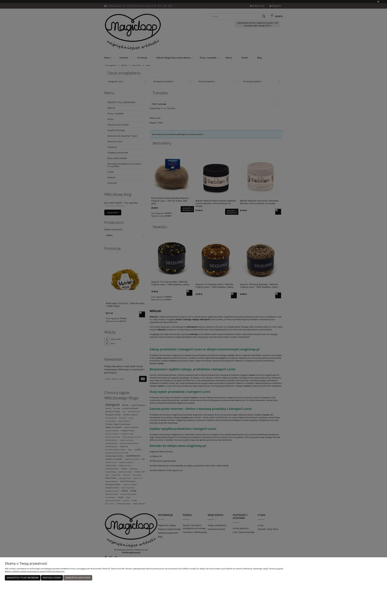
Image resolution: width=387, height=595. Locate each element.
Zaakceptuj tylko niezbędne (23, 578)
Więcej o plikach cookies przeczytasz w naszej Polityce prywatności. (35, 571)
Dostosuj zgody (52, 578)
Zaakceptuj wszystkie (77, 578)
